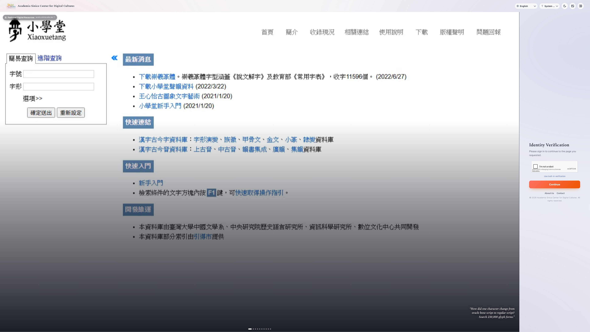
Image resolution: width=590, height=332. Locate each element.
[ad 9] (267, 329)
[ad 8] (265, 329)
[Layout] (580, 6)
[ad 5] (258, 329)
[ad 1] (249, 329)
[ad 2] (252, 329)
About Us (549, 193)
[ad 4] (256, 329)
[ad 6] (260, 329)
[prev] (5, 172)
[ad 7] (262, 329)
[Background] (572, 6)
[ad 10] (269, 329)
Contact (561, 193)
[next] (513, 172)
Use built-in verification (554, 176)
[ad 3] (254, 329)
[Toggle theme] (564, 6)
